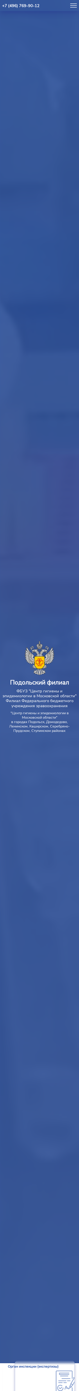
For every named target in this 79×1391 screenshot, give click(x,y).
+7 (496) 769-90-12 (21, 6)
